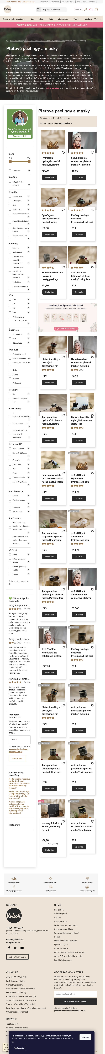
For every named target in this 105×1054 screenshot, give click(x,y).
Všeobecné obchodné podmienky (20, 988)
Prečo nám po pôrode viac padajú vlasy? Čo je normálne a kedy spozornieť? (19, 794)
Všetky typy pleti (25, 354)
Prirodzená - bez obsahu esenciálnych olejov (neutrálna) (21, 527)
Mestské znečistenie (21, 222)
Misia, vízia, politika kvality (65, 925)
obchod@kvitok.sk (14, 939)
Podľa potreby (21, 448)
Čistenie (21, 248)
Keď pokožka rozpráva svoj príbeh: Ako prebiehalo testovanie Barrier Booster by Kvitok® (19, 783)
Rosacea (25, 378)
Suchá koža (21, 209)
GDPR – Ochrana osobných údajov (21, 996)
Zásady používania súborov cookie (21, 1000)
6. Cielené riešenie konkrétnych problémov (21, 433)
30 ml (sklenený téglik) (21, 560)
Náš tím (57, 917)
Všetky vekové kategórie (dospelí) (21, 320)
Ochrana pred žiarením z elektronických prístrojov (21, 273)
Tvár (21, 338)
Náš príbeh (59, 909)
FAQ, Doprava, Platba (15, 981)
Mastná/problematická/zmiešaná (25, 364)
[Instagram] (16, 948)
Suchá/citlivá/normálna (25, 358)
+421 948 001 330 (13, 2)
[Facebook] (9, 948)
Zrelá (25, 370)
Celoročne (21, 460)
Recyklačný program (63, 960)
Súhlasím (85, 1037)
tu (13, 1041)
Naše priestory (60, 921)
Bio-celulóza (21, 511)
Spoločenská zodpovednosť (66, 933)
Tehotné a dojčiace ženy (21, 400)
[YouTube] (22, 948)
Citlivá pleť (21, 201)
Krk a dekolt (21, 334)
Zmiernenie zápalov (21, 287)
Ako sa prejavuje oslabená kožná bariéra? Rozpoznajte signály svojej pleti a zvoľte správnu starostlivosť (19, 807)
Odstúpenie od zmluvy (16, 992)
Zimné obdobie (21, 477)
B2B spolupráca (61, 948)
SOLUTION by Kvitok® (21, 183)
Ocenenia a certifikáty (63, 929)
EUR (77, 9)
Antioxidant (21, 252)
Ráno (21, 469)
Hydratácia (21, 282)
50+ (21, 312)
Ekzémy (25, 374)
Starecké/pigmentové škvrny (21, 230)
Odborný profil (60, 913)
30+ (21, 304)
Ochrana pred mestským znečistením (21, 259)
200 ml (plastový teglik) (21, 568)
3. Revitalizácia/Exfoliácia (21, 416)
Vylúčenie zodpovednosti (17, 1011)
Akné (21, 205)
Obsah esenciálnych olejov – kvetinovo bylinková (21, 540)
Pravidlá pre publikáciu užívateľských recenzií (26, 1008)
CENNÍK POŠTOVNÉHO (16, 977)
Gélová (21, 496)
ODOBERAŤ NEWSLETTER (75, 1002)
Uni (21, 394)
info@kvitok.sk (29, 2)
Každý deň (21, 464)
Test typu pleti (12, 1024)
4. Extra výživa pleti (21, 424)
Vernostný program (14, 984)
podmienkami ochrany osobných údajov (69, 1010)
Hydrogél (21, 507)
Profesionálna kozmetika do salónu (69, 952)
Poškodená (25, 383)
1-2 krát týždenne (21, 483)
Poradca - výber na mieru (17, 1027)
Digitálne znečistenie (21, 215)
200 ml (21, 574)
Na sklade (21, 170)
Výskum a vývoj (61, 944)
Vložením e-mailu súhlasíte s (69, 1009)
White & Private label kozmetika (68, 956)
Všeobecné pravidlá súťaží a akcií (20, 1004)
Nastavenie (19, 1048)
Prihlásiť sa (17, 758)
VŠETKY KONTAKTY (17, 957)
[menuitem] (13, 19)
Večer (21, 473)
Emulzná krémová (21, 501)
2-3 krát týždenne (21, 454)
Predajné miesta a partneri (65, 940)
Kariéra (57, 936)
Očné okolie (21, 343)
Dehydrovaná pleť (21, 237)
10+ (21, 299)
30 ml (21, 554)
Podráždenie (21, 196)
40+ (21, 308)
